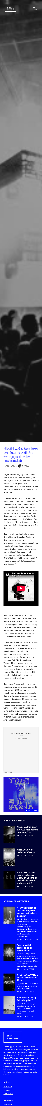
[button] (35, 6)
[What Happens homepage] (21, 1037)
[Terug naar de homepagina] (10, 8)
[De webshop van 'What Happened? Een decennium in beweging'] (21, 794)
